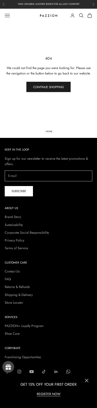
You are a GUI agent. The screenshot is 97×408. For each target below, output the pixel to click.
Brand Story (13, 216)
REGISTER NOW (49, 394)
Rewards (8, 367)
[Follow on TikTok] (43, 371)
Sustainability (14, 224)
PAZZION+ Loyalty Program (24, 325)
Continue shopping (48, 87)
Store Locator (14, 302)
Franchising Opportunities (23, 357)
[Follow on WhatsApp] (68, 371)
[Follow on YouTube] (31, 371)
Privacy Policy (14, 240)
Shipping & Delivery (19, 294)
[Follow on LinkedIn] (56, 371)
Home (49, 131)
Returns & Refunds (17, 286)
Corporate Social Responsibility (27, 232)
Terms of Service (16, 248)
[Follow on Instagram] (19, 371)
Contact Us (12, 271)
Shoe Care (12, 333)
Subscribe (19, 191)
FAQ (8, 279)
